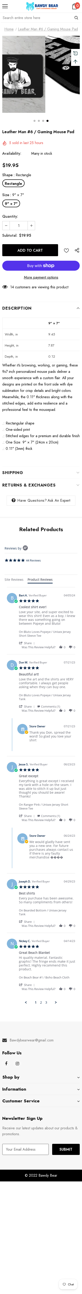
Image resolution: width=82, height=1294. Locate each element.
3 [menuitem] (46, 1002)
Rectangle (13, 183)
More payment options (41, 277)
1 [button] (34, 121)
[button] (27, 643)
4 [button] (47, 121)
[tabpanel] (41, 796)
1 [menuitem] (36, 1002)
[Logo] (42, 6)
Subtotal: (9, 235)
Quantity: (10, 216)
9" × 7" (11, 203)
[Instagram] (17, 1063)
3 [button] (43, 121)
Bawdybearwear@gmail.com (32, 1040)
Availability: (11, 153)
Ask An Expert (59, 500)
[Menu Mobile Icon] (5, 6)
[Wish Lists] (66, 250)
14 (12, 287)
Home (9, 29)
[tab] (14, 580)
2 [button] (39, 121)
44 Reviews (33, 560)
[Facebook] (6, 1063)
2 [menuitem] (41, 1002)
